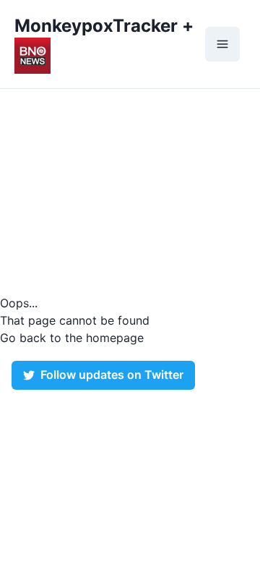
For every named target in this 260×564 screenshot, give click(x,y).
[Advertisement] (130, 191)
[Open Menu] (222, 44)
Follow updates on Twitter (111, 375)
